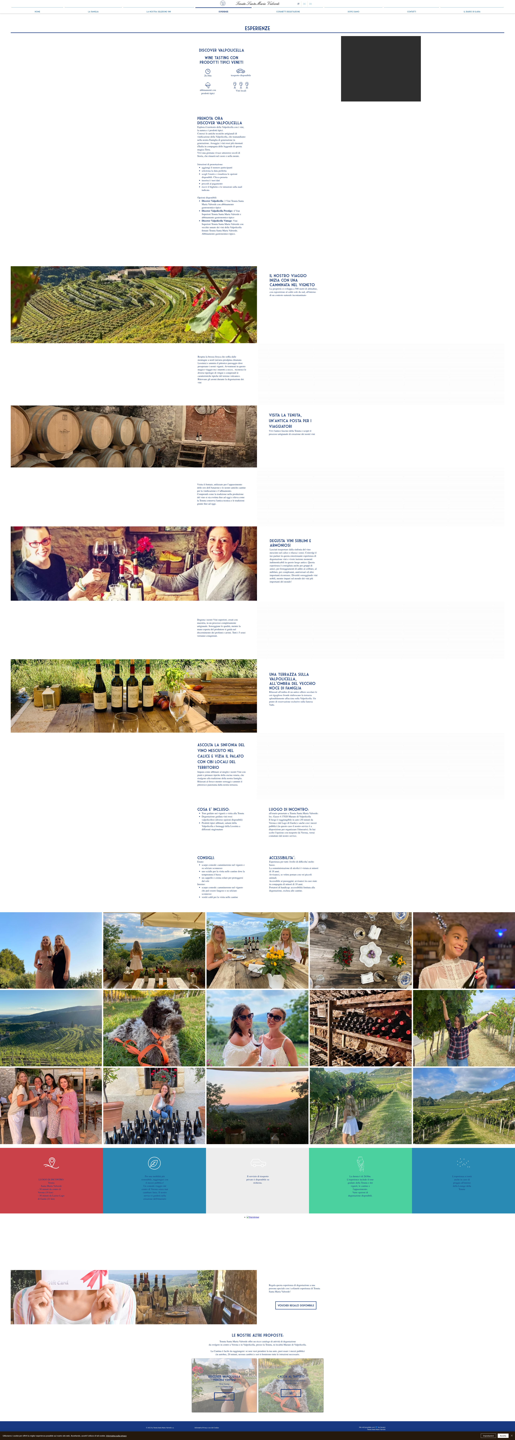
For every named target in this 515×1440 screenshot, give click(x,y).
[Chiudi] (511, 1436)
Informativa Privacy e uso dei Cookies (207, 1427)
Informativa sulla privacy (116, 1435)
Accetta (503, 1435)
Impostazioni (488, 1435)
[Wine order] (222, 3)
